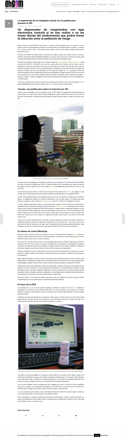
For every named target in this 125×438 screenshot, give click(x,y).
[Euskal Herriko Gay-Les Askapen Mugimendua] (14, 4)
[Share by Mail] (76, 415)
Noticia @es (34, 26)
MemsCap (75, 234)
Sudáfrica (68, 192)
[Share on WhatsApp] (59, 415)
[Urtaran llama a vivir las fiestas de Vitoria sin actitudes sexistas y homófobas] (1, 219)
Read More (104, 435)
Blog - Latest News (11, 11)
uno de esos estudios (61, 206)
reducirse (51, 186)
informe (74, 288)
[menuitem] (60, 4)
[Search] (118, 4)
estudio (68, 70)
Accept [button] (97, 435)
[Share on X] (42, 415)
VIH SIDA (39, 26)
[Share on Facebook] (26, 415)
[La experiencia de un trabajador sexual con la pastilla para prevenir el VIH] (9, 24)
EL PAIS (29, 26)
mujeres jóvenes (47, 201)
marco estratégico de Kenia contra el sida (69, 62)
